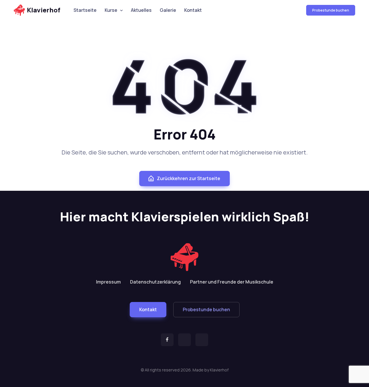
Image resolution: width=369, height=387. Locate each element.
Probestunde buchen (330, 10)
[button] (148, 309)
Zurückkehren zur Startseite (188, 178)
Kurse (111, 10)
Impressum (108, 282)
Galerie (168, 10)
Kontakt (193, 10)
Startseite (85, 10)
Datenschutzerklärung (155, 282)
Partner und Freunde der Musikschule (231, 282)
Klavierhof (43, 10)
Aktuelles (141, 10)
